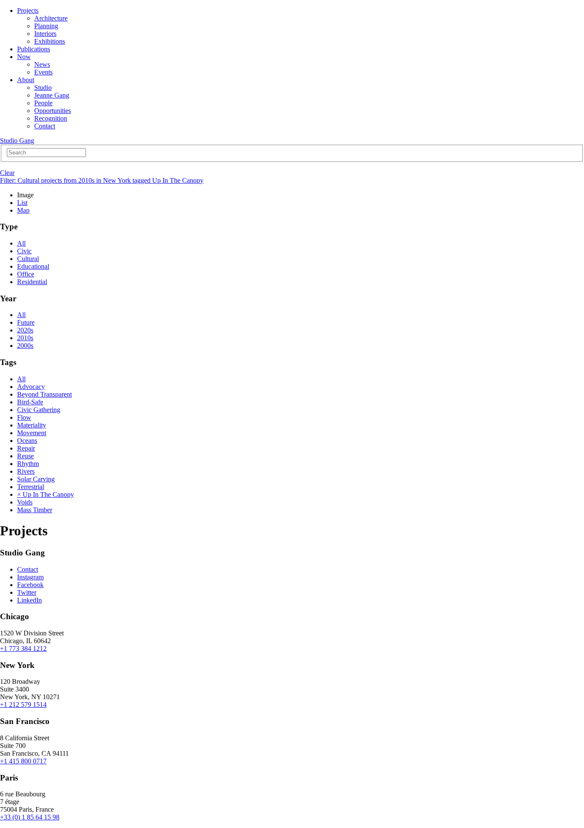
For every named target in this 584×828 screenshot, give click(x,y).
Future (26, 322)
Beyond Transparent (44, 394)
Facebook (30, 584)
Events (43, 72)
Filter (102, 180)
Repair (26, 448)
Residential (32, 281)
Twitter (26, 592)
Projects (27, 10)
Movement (31, 432)
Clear (7, 172)
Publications (33, 49)
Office (25, 274)
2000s (25, 345)
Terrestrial (30, 486)
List (22, 202)
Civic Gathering (38, 409)
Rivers (26, 471)
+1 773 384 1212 (23, 648)
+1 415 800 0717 (23, 761)
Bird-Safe (30, 402)
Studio (43, 87)
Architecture (51, 18)
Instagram (30, 577)
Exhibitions (49, 41)
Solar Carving (36, 479)
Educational (33, 266)
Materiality (31, 425)
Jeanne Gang (51, 95)
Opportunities (52, 110)
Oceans (27, 440)
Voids (24, 502)
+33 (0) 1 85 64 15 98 (29, 817)
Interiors (45, 33)
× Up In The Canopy (45, 494)
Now (24, 56)
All (21, 243)
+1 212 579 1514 (23, 704)
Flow (24, 417)
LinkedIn (29, 600)
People (43, 103)
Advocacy (31, 386)
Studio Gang (17, 140)
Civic (24, 251)
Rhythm (28, 463)
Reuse (25, 456)
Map (23, 210)
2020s (25, 330)
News (42, 64)
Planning (46, 26)
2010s (25, 337)
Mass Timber (34, 509)
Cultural (28, 258)
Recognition (50, 118)
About (25, 79)
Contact (44, 126)
